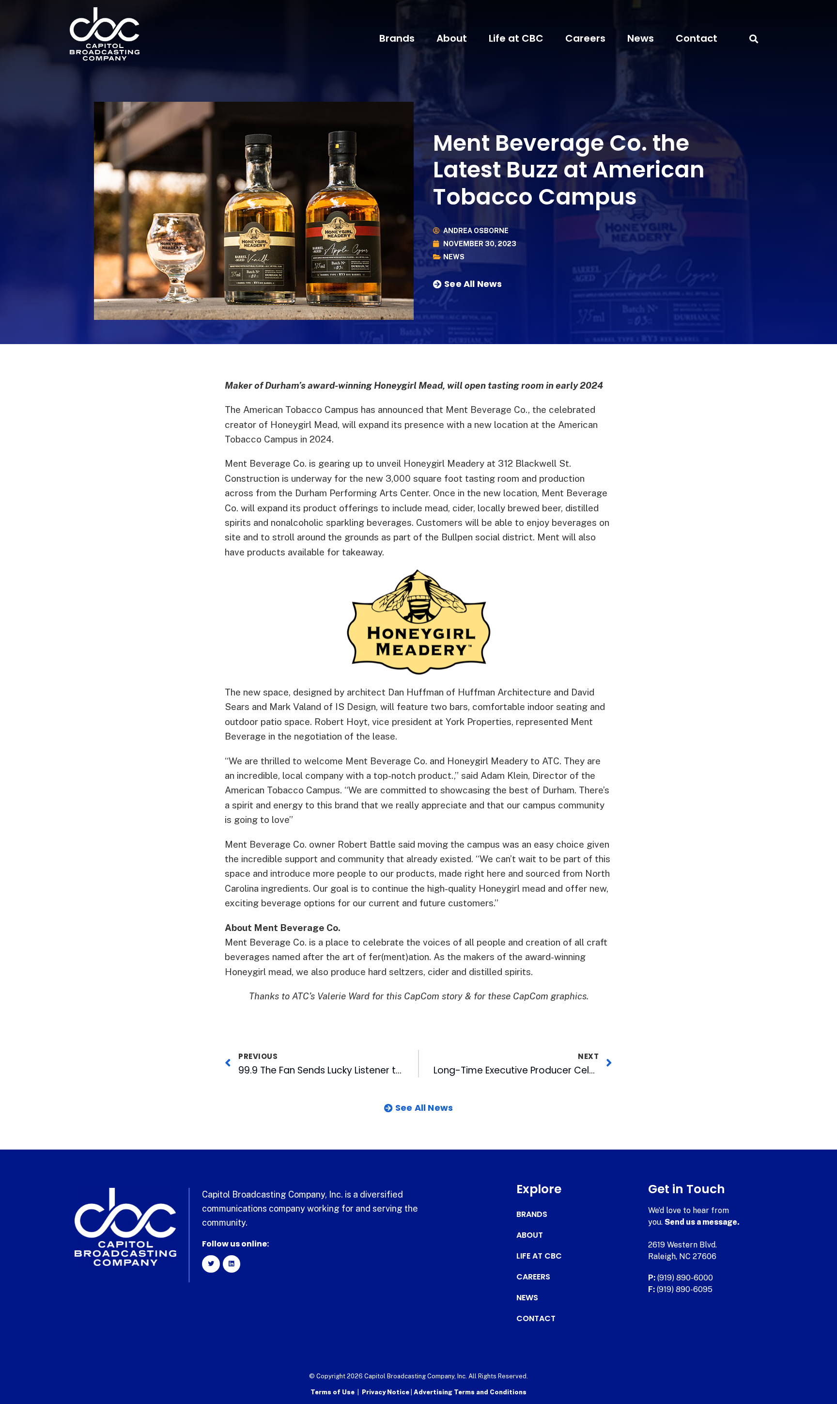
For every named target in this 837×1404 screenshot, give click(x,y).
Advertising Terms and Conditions (470, 1392)
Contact (696, 38)
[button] (753, 39)
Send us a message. (702, 1222)
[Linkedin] (231, 1264)
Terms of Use (332, 1392)
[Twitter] (210, 1264)
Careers (585, 38)
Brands (397, 38)
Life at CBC (516, 38)
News (640, 38)
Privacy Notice (386, 1392)
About (451, 38)
